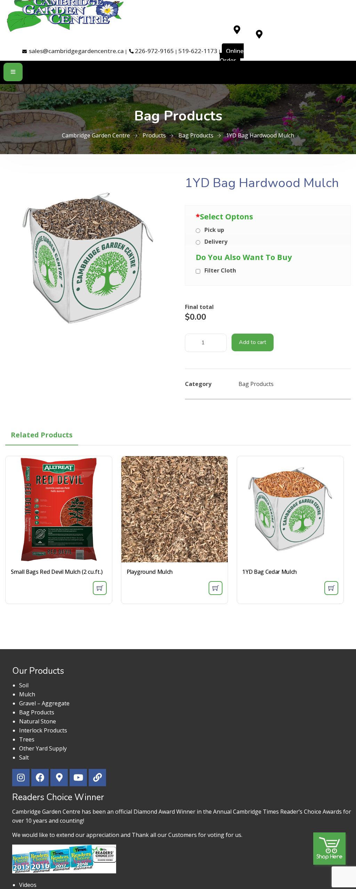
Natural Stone (37, 721)
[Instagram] (21, 777)
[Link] (97, 777)
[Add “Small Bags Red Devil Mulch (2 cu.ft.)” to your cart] (100, 588)
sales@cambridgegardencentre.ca (76, 51)
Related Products (42, 434)
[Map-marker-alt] (236, 29)
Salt (24, 757)
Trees (26, 739)
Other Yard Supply (43, 748)
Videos (28, 885)
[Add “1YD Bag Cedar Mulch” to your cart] (331, 588)
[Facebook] (40, 777)
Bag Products (256, 384)
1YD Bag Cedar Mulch (269, 572)
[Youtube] (78, 777)
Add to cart (252, 342)
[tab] (41, 435)
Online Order (232, 55)
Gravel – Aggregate (44, 703)
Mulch (27, 694)
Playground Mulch (150, 572)
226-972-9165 (154, 51)
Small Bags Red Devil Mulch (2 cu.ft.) (57, 572)
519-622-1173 (197, 51)
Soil (24, 685)
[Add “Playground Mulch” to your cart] (215, 588)
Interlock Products (43, 730)
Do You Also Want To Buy (244, 257)
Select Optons (224, 216)
